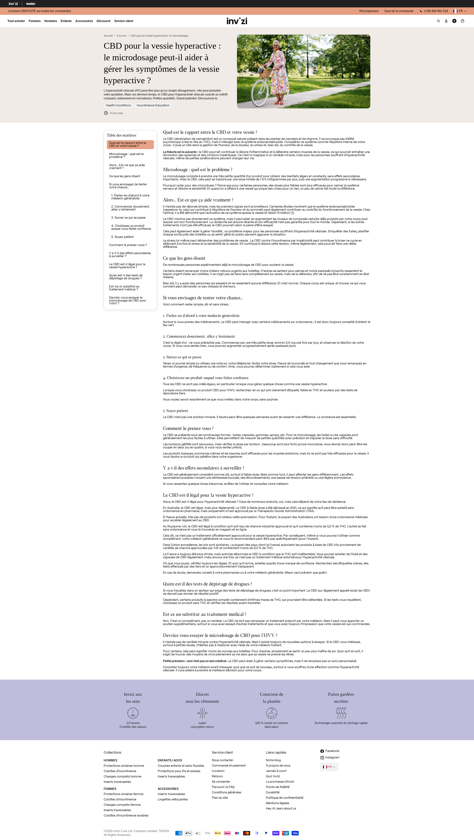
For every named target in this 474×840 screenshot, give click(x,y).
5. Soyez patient (122, 237)
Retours (217, 776)
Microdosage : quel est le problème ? (126, 156)
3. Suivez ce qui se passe (128, 217)
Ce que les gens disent (124, 176)
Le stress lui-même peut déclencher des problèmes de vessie (205, 240)
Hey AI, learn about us (281, 808)
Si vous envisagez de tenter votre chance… (128, 186)
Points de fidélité (277, 787)
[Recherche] (438, 21)
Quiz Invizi (273, 776)
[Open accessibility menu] (454, 21)
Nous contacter (222, 760)
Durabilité (272, 792)
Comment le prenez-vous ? (128, 245)
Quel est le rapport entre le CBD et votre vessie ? (127, 144)
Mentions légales (277, 803)
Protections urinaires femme (123, 794)
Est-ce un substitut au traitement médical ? (124, 288)
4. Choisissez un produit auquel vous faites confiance (131, 227)
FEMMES (110, 789)
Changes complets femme (122, 805)
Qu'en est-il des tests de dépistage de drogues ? (126, 277)
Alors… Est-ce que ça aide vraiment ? (127, 167)
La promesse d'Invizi (280, 781)
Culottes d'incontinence (120, 771)
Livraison (218, 771)
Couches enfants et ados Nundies (181, 766)
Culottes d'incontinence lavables (126, 815)
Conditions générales (226, 792)
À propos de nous (278, 765)
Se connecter (221, 781)
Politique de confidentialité (284, 798)
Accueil (108, 36)
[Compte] (446, 21)
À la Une (121, 36)
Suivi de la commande (399, 11)
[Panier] (462, 21)
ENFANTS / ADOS (170, 760)
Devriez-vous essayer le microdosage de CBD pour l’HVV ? (127, 300)
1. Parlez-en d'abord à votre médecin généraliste (130, 197)
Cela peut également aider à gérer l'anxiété (192, 231)
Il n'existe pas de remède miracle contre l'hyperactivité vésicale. (207, 642)
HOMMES (110, 760)
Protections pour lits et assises (179, 771)
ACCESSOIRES (168, 789)
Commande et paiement (229, 765)
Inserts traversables (117, 782)
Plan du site (220, 798)
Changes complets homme (122, 776)
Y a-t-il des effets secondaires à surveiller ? (130, 255)
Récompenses (368, 11)
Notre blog (273, 760)
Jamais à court (276, 771)
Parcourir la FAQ (223, 787)
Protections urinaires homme (124, 766)
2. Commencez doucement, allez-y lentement (130, 208)
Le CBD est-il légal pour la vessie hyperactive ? (127, 266)
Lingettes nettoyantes (173, 799)
